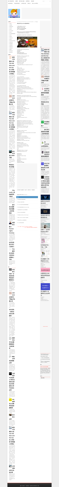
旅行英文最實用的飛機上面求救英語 (12, 209)
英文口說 (10, 29)
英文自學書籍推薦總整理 (12, 33)
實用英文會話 (11, 50)
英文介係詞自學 (11, 30)
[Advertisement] (36, 13)
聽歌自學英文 (11, 52)
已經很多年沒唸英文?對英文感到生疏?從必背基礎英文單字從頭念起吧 (12, 382)
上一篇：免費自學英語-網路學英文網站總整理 (30, 227)
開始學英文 (23, 485)
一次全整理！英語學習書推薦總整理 (45, 357)
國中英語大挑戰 (21, 1)
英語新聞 (32, 1)
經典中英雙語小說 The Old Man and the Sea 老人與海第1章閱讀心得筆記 (12, 121)
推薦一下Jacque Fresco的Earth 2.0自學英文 (23, 217)
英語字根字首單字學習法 (12, 40)
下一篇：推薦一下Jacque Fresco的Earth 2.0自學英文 (24, 226)
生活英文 (10, 23)
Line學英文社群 (23, 3)
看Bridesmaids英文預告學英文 (21, 212)
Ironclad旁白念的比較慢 (21, 222)
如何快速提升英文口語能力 (11, 244)
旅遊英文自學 (11, 46)
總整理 (16, 1)
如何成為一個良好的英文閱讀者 (44, 366)
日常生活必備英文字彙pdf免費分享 (12, 100)
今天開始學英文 (11, 1)
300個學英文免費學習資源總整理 (12, 404)
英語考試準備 (11, 42)
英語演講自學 (11, 43)
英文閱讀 (10, 36)
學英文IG (29, 3)
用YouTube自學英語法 (45, 144)
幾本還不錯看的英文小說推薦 (44, 356)
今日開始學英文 (27, 485)
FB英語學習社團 (16, 3)
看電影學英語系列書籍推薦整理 (21, 199)
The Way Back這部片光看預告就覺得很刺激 (23, 204)
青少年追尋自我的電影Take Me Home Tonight (23, 207)
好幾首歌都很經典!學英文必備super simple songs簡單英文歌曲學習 (45, 354)
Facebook (25, 194)
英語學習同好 (10, 3)
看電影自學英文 (11, 26)
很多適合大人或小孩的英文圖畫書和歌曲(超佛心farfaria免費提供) (45, 362)
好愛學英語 (28, 1)
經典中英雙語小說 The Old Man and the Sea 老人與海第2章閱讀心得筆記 (12, 65)
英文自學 (10, 32)
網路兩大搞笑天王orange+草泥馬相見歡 (22, 209)
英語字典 (10, 39)
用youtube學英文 (35, 3)
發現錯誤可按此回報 (45, 326)
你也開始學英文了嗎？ (45, 124)
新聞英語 (10, 49)
